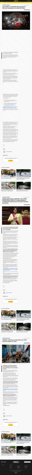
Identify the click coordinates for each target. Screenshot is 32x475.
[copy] (29, 9)
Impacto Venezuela (9, 151)
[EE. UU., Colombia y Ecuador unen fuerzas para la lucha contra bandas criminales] (8, 173)
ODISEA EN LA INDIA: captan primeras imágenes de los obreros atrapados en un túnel (10, 107)
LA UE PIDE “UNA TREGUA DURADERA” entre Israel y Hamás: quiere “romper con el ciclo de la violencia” (10, 390)
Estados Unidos (11, 2)
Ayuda (19, 471)
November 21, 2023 (13, 105)
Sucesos (5, 2)
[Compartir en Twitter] (1, 55)
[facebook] (1, 54)
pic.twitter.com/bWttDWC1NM (10, 104)
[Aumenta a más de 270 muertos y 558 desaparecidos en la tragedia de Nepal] (8, 185)
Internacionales (18, 2)
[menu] (2, 1)
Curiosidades (26, 2)
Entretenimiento (23, 2)
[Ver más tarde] (23, 9)
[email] (1, 56)
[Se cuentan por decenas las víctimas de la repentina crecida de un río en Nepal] (23, 185)
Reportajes (14, 2)
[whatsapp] (24, 9)
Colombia (7, 2)
